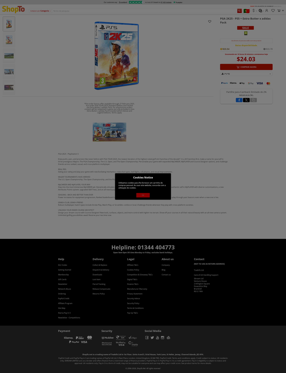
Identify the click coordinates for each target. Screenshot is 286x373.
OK (143, 195)
